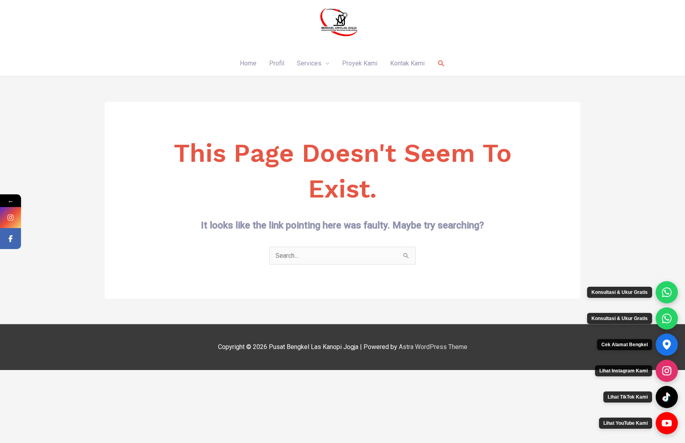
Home (248, 63)
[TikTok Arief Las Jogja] (667, 397)
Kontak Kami (407, 63)
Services (309, 63)
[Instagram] (10, 217)
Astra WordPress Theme (433, 347)
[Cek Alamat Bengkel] (667, 345)
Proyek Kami (359, 63)
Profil (276, 63)
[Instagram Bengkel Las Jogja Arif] (667, 371)
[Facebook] (10, 238)
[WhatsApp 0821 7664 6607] (667, 318)
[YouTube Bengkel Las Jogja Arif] (667, 423)
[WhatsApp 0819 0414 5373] (667, 292)
